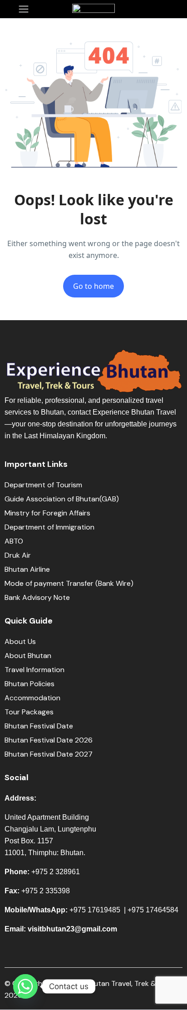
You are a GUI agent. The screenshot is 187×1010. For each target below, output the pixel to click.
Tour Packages (29, 712)
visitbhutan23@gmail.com (72, 929)
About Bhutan (28, 655)
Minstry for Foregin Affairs (47, 513)
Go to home (93, 286)
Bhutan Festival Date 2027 (49, 754)
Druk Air (18, 555)
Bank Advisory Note (37, 597)
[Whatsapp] (25, 986)
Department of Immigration (49, 527)
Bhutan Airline (27, 569)
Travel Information (34, 669)
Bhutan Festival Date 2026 (49, 740)
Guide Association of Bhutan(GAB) (62, 499)
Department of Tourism (43, 485)
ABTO (14, 541)
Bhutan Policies (29, 683)
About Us (20, 641)
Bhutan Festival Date (39, 726)
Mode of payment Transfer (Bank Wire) (70, 583)
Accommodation (32, 698)
